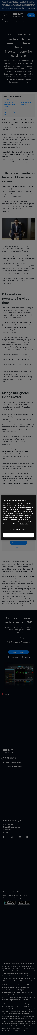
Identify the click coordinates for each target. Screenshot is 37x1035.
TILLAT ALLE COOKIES (18, 535)
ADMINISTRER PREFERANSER (18, 529)
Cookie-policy (24, 524)
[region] (18, 517)
